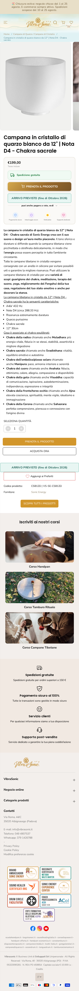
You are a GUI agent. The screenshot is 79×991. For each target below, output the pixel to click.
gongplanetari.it (66, 944)
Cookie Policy (11, 850)
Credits (39, 969)
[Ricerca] (55, 22)
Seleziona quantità (17, 421)
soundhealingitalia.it (46, 937)
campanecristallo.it (35, 944)
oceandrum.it (31, 947)
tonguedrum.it (45, 947)
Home (7, 34)
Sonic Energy (38, 492)
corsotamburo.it (59, 940)
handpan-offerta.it (19, 940)
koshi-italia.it (51, 944)
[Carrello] (63, 22)
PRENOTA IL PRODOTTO (42, 186)
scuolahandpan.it (13, 937)
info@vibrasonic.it (22, 829)
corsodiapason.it (65, 937)
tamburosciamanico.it (64, 947)
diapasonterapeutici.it (14, 944)
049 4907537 (22, 833)
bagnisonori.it (29, 937)
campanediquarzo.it (14, 947)
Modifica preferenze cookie (19, 854)
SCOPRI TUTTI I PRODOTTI (39, 503)
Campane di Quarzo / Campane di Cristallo (34, 34)
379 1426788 (24, 837)
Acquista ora (39, 451)
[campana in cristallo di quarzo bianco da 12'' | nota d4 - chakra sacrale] (35, 86)
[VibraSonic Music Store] (38, 22)
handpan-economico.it (40, 940)
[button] (6, 22)
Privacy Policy (11, 846)
